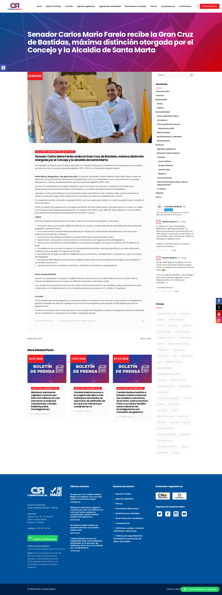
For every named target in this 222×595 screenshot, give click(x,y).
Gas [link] (159, 362)
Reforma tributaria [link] (167, 447)
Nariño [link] (161, 404)
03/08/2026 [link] (75, 502)
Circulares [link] (162, 120)
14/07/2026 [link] (78, 358)
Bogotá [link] (161, 320)
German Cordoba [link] (174, 362)
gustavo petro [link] (178, 380)
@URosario (161, 228)
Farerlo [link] (65, 321)
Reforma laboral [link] (166, 428)
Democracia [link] (163, 350)
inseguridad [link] (185, 386)
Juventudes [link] (164, 169)
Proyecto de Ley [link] (165, 416)
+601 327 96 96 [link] (43, 528)
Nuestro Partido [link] (123, 494)
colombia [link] (172, 326)
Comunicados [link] (162, 91)
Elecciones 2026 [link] (166, 128)
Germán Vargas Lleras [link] (169, 374)
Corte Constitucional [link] (178, 344)
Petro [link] (174, 410)
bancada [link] (185, 314)
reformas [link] (186, 434)
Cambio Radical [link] (46, 321)
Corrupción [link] (185, 338)
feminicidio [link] (186, 356)
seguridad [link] (163, 453)
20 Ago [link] (184, 258)
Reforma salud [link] (165, 441)
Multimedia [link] (161, 99)
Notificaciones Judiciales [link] (169, 136)
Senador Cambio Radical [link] (83, 321)
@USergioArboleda (176, 228)
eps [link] (175, 356)
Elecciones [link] (163, 356)
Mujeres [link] (162, 173)
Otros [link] (158, 197)
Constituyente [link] (182, 332)
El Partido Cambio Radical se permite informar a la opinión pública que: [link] (84, 527)
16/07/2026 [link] (36, 358)
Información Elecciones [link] (168, 124)
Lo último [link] (161, 189)
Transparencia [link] (122, 523)
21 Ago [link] (183, 222)
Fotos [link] (160, 103)
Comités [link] (161, 157)
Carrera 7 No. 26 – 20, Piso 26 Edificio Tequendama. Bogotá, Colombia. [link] (40, 519)
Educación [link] (179, 350)
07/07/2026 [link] (121, 358)
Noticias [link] (69, 152)
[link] (3, 67)
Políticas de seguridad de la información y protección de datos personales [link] (128, 539)
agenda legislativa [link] (167, 314)
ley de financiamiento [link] (168, 398)
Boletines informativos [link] (49, 152)
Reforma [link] (162, 422)
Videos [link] (160, 108)
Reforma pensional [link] (167, 434)
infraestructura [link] (166, 386)
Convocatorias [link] (164, 178)
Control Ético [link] (164, 161)
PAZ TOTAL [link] (162, 410)
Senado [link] (175, 453)
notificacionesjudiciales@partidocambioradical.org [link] (46, 549)
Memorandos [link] (163, 132)
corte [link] (160, 344)
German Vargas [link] (165, 368)
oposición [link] (173, 404)
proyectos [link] (183, 416)
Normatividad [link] (162, 112)
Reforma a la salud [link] (180, 422)
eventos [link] (160, 95)
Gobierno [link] (162, 380)
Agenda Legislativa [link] (166, 149)
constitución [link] (164, 332)
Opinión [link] (159, 193)
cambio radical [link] (176, 320)
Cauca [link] (161, 326)
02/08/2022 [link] (35, 76)
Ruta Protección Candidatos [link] (129, 518)
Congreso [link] (186, 326)
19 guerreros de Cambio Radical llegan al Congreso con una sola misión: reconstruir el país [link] (86, 496)
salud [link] (184, 447)
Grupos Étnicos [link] (165, 165)
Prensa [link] (118, 504)
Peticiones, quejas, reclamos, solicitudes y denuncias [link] (128, 529)
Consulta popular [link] (166, 338)
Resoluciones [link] (163, 140)
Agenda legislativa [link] (124, 499)
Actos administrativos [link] (168, 116)
